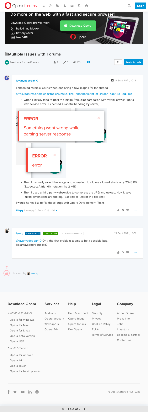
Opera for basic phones (25, 371)
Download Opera (80, 25)
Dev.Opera (75, 329)
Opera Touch (18, 365)
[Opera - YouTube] (22, 392)
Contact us (124, 340)
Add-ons (50, 313)
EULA (95, 329)
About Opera (125, 313)
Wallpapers (52, 323)
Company (125, 304)
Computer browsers (20, 312)
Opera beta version (22, 335)
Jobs (120, 323)
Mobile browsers (18, 348)
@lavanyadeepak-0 (29, 240)
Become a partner (128, 334)
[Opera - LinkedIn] (30, 392)
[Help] (86, 6)
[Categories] (43, 6)
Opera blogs (76, 318)
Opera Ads (52, 329)
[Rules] (79, 6)
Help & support (78, 313)
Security (97, 313)
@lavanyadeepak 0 (73, 233)
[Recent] (50, 6)
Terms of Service (102, 334)
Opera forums (77, 323)
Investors (123, 329)
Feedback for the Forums (24, 62)
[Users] (65, 6)
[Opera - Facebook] (8, 391)
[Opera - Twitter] (15, 392)
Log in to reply (133, 62)
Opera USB (17, 341)
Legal (96, 304)
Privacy (96, 318)
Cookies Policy (101, 323)
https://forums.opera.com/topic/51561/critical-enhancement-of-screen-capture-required (74, 93)
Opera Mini (17, 360)
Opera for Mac (19, 325)
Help (72, 304)
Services (52, 304)
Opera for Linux (20, 330)
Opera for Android (21, 355)
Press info (123, 318)
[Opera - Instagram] (37, 392)
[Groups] (72, 6)
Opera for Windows (22, 319)
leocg (19, 233)
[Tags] (57, 6)
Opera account (54, 318)
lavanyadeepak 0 (27, 80)
